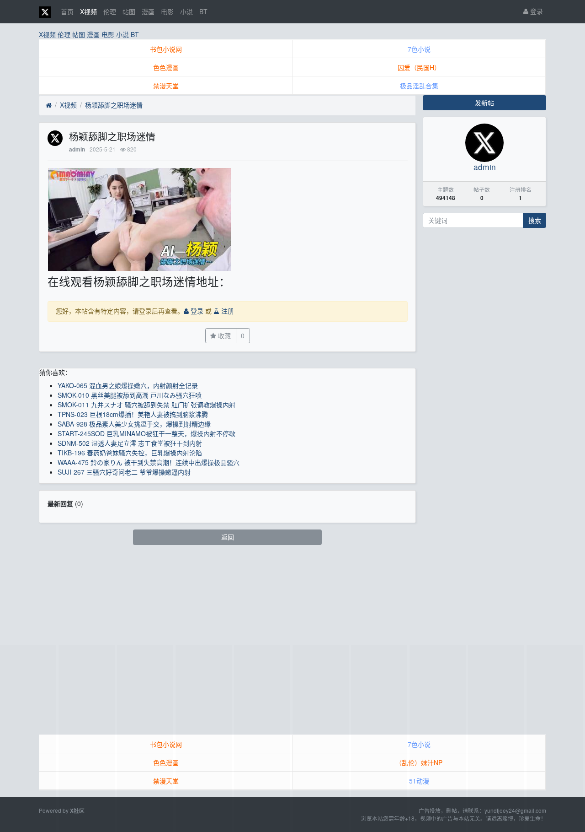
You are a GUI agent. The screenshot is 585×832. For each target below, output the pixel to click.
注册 (226, 310)
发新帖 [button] (484, 102)
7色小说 (419, 49)
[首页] (49, 105)
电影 (167, 11)
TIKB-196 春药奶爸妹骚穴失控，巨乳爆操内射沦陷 (130, 452)
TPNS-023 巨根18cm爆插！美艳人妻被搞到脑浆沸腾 (133, 414)
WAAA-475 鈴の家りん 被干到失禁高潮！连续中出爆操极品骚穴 (148, 462)
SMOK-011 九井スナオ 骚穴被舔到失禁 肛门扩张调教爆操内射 (146, 404)
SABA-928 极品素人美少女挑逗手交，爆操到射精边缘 (134, 423)
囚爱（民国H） (419, 67)
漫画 (148, 11)
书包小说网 (166, 49)
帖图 (128, 11)
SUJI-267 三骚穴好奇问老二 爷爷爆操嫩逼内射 (124, 471)
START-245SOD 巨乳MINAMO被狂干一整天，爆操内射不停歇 (146, 433)
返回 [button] (227, 536)
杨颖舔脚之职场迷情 (114, 104)
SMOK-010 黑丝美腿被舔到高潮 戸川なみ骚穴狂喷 (130, 395)
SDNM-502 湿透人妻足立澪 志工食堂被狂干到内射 (130, 443)
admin (77, 149)
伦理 (109, 11)
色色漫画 (166, 67)
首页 (67, 11)
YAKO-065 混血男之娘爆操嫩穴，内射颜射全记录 (128, 385)
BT (203, 11)
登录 (535, 11)
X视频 (88, 11)
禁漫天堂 (166, 85)
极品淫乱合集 (419, 85)
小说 (186, 11)
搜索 (534, 220)
